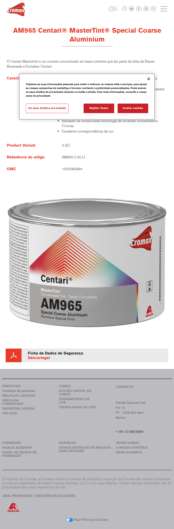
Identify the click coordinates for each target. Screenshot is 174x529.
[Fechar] (149, 79)
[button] (111, 8)
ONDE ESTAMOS (129, 452)
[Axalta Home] (16, 12)
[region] (87, 96)
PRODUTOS (11, 386)
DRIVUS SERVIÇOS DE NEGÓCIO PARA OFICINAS (85, 449)
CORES (65, 386)
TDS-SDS (9, 413)
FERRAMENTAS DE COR (74, 400)
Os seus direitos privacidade (47, 108)
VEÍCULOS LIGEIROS (18, 395)
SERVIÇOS (67, 443)
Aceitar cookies (133, 108)
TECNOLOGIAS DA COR (77, 407)
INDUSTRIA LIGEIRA (18, 408)
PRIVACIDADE (22, 495)
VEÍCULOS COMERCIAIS (13, 402)
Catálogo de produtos (18, 391)
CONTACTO (124, 387)
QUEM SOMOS (127, 443)
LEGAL (6, 495)
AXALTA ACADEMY (17, 447)
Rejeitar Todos (98, 108)
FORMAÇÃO (11, 443)
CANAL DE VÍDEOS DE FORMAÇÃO (19, 454)
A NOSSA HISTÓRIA (131, 447)
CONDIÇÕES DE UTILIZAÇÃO (55, 495)
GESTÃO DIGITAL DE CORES (75, 392)
